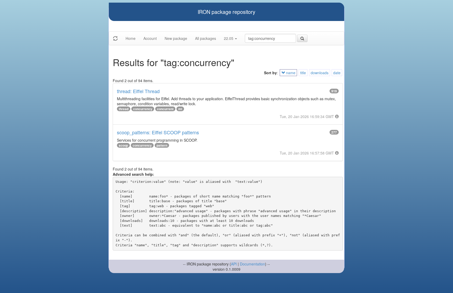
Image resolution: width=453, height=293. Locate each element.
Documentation (252, 264)
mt (180, 108)
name (290, 72)
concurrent (165, 108)
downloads (319, 72)
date (337, 72)
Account (150, 38)
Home (131, 38)
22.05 (229, 38)
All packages (205, 38)
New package (176, 38)
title (303, 72)
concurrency (142, 108)
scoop (123, 145)
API (234, 264)
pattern (162, 145)
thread (123, 108)
